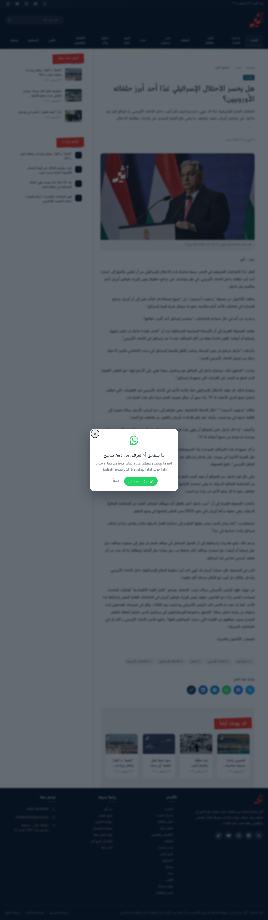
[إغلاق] (95, 433)
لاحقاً (116, 481)
